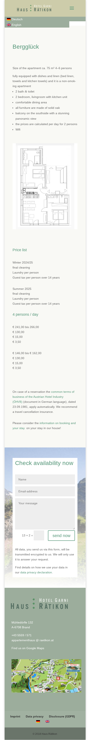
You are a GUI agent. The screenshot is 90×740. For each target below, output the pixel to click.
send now (61, 535)
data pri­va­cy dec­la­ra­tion (36, 572)
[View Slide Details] (46, 676)
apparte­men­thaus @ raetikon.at (33, 640)
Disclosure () (62, 716)
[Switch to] (38, 721)
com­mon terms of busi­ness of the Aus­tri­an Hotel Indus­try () (43, 396)
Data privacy (35, 716)
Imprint (15, 716)
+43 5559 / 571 (22, 635)
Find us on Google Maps (28, 648)
